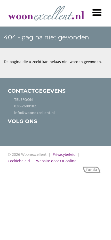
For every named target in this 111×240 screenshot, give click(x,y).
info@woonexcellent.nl (34, 112)
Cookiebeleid (19, 160)
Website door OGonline (56, 160)
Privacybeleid (64, 154)
